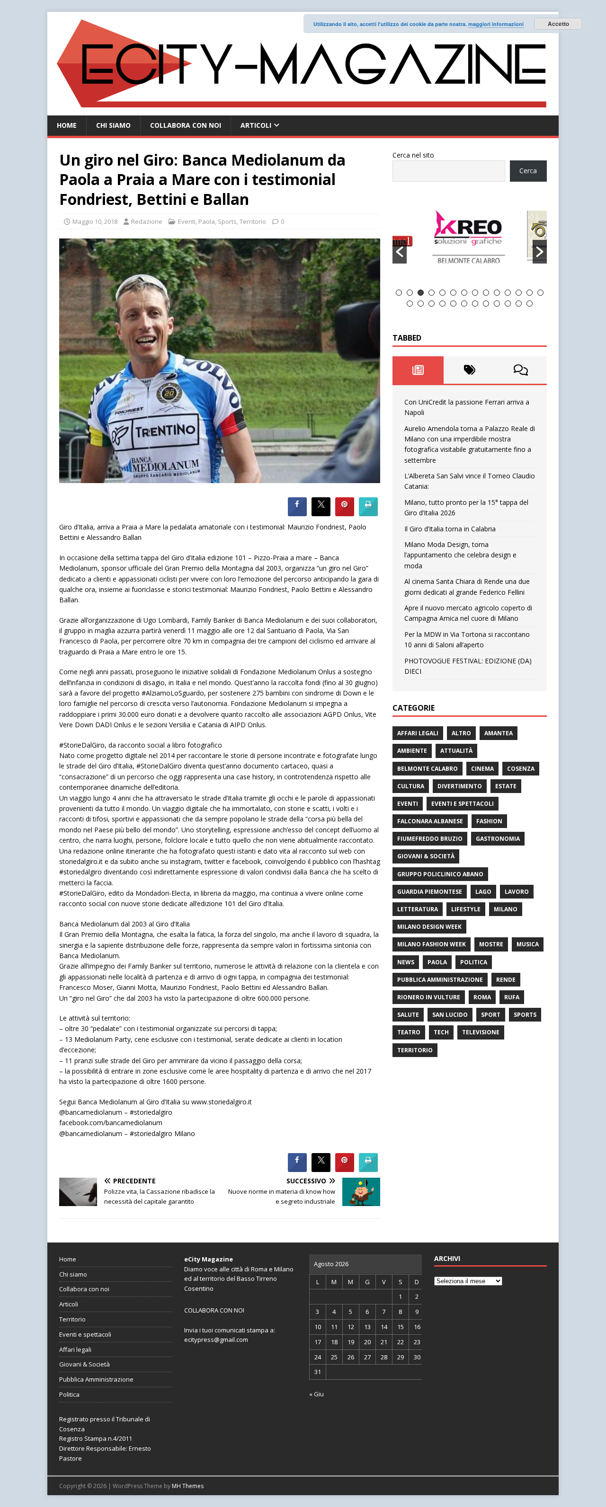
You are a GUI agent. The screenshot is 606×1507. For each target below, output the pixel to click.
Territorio (253, 221)
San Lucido (450, 1015)
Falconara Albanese (430, 821)
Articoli (256, 125)
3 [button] (421, 293)
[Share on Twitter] (321, 513)
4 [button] (431, 293)
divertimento (459, 786)
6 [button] (453, 293)
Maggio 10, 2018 (94, 221)
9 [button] (486, 293)
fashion (489, 821)
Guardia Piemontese (429, 892)
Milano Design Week (429, 927)
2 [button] (410, 293)
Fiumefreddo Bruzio (430, 839)
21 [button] (475, 303)
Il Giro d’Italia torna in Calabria (450, 528)
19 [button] (453, 303)
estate (506, 786)
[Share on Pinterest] (344, 513)
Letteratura (417, 909)
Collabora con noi (185, 125)
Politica (473, 962)
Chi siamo (113, 125)
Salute (408, 1015)
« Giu (316, 1394)
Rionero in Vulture (428, 997)
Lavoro (517, 892)
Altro (461, 733)
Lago (483, 892)
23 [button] (497, 303)
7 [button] (464, 293)
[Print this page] (368, 513)
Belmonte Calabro (427, 769)
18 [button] (442, 303)
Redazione (146, 221)
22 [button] (486, 303)
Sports (227, 221)
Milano (505, 909)
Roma (482, 997)
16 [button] (421, 303)
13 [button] (529, 293)
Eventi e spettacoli (462, 804)
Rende (506, 980)
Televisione (480, 1032)
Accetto (558, 23)
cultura (410, 786)
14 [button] (540, 293)
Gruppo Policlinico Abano (440, 874)
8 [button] (475, 293)
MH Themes (188, 1486)
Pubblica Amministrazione (440, 980)
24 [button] (508, 303)
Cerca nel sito (413, 154)
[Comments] (521, 370)
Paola (206, 221)
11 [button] (508, 293)
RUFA (511, 997)
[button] (399, 252)
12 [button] (519, 293)
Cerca (528, 170)
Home (67, 125)
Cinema (482, 769)
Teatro (408, 1032)
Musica (528, 944)
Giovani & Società (425, 856)
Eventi (187, 221)
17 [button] (431, 303)
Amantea (498, 733)
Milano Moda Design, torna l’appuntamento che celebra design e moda (460, 555)
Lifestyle (466, 909)
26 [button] (529, 303)
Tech (441, 1032)
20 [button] (464, 303)
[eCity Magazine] (303, 110)
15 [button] (410, 303)
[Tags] (469, 370)
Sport (490, 1015)
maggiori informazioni (496, 23)
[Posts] (418, 370)
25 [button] (519, 303)
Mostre (491, 944)
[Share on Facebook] (297, 513)
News (405, 962)
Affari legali (417, 733)
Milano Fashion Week (431, 944)
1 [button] (399, 293)
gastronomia (498, 839)
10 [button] (497, 293)
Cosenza (521, 769)
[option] (480, 241)
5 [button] (442, 293)
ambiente (412, 751)
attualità (456, 751)
